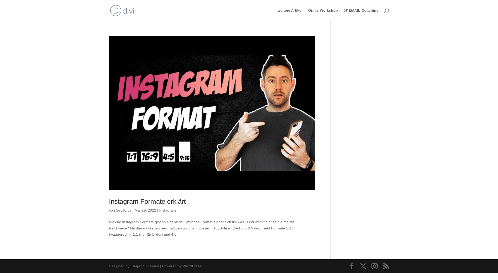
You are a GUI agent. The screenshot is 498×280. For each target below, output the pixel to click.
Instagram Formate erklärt (147, 201)
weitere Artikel (290, 10)
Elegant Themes (144, 266)
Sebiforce (124, 210)
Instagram (167, 210)
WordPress (192, 266)
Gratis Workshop (323, 10)
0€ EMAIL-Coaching (361, 10)
